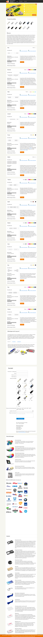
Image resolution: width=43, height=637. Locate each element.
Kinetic (32, 394)
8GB (27, 408)
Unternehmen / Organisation (12, 371)
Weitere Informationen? (12, 412)
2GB (22, 408)
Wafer (32, 388)
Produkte (20, 1)
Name (15, 373)
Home (17, 1)
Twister (19, 394)
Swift (25, 394)
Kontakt (25, 1)
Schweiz (36, 5)
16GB (30, 408)
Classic (19, 406)
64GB (20, 409)
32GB (17, 409)
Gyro (19, 400)
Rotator (25, 383)
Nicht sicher (19, 408)
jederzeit (38, 635)
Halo (31, 383)
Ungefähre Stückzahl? (13, 410)
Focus (25, 388)
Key (25, 400)
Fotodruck (14, 341)
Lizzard (19, 388)
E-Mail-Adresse (13, 376)
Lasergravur (19, 341)
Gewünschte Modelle (13, 378)
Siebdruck (9, 341)
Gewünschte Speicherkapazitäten (11, 408)
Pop (31, 400)
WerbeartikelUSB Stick (12, 1)
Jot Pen (30, 148)
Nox (19, 383)
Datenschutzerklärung (22, 432)
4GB (25, 408)
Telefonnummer (13, 374)
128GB (23, 409)
